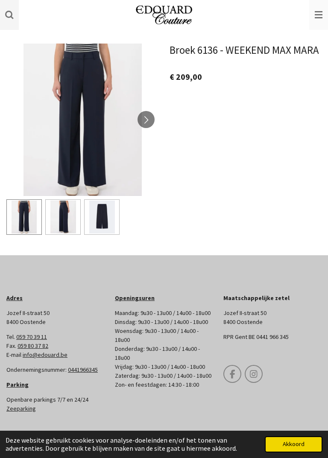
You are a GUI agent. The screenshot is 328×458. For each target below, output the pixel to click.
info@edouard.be (45, 355)
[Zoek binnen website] (9, 15)
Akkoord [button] (294, 444)
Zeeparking (21, 408)
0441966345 (83, 369)
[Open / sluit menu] (318, 15)
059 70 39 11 (31, 337)
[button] (24, 217)
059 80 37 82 (33, 346)
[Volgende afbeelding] (146, 119)
